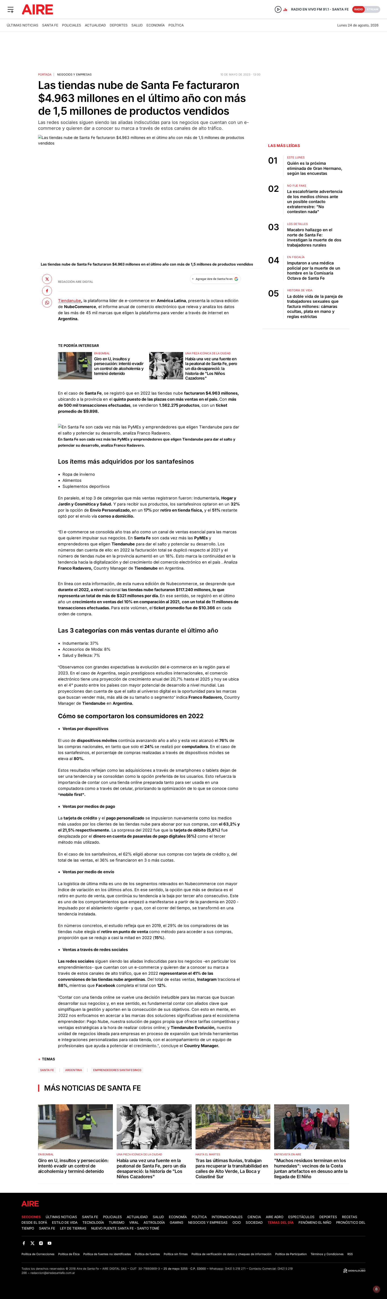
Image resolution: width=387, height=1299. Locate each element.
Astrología (154, 1223)
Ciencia (254, 1217)
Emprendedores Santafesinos (117, 1070)
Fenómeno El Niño (315, 1223)
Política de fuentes (147, 1254)
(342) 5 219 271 (235, 1268)
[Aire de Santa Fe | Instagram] (41, 1243)
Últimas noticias (22, 25)
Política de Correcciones (38, 1254)
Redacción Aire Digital (75, 281)
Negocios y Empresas (208, 1223)
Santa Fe (50, 25)
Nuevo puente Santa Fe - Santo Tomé (125, 1228)
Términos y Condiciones (327, 1254)
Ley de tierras (73, 1228)
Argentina (73, 1070)
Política (176, 25)
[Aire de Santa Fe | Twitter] (32, 1243)
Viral (134, 1223)
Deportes (119, 25)
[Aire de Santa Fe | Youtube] (49, 1243)
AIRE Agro (274, 1217)
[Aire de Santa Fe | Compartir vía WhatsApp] (47, 302)
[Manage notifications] (376, 1289)
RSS (350, 1254)
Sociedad (254, 1223)
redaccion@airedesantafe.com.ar (52, 1273)
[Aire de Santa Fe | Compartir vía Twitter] (47, 279)
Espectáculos (301, 1217)
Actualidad (95, 25)
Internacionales (227, 1217)
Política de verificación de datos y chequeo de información (231, 1254)
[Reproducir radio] (278, 9)
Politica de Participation (291, 1254)
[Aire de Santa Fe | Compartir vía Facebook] (47, 291)
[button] (10, 9)
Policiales (71, 25)
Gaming (176, 1223)
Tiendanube (69, 300)
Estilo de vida (64, 1223)
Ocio (236, 1223)
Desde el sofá (34, 1223)
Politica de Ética (69, 1254)
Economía (155, 25)
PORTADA (45, 74)
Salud (137, 25)
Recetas (349, 1217)
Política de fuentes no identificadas (107, 1254)
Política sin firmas (176, 1254)
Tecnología (93, 1223)
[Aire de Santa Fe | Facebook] (24, 1243)
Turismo (116, 1223)
